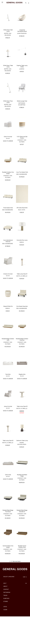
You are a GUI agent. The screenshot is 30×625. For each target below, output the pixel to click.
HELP (4, 583)
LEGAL (5, 606)
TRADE (5, 595)
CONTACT (6, 589)
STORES (5, 601)
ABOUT (5, 586)
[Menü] (2, 2)
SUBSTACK (6, 598)
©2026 (5, 609)
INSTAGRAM (6, 592)
